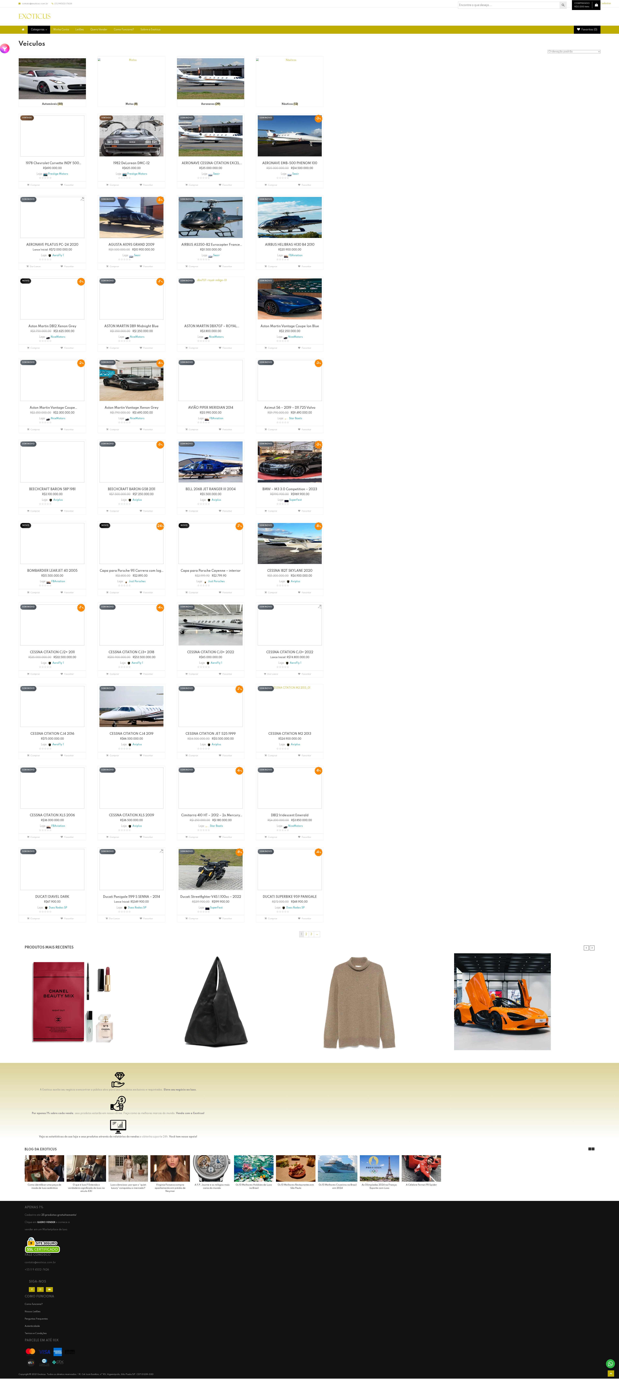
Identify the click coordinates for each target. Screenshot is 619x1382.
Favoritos (589, 29)
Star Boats (295, 418)
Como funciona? (34, 1304)
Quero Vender (98, 29)
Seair (216, 174)
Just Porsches (137, 581)
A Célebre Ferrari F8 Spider (421, 1185)
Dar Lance (35, 267)
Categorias (37, 29)
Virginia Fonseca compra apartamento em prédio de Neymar (170, 1188)
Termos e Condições (36, 1333)
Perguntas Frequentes (36, 1319)
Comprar (35, 185)
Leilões (79, 29)
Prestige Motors (58, 174)
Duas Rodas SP (58, 907)
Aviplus (58, 500)
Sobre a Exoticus (150, 29)
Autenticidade (32, 1326)
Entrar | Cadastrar (601, 3)
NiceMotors (58, 337)
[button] (593, 1148)
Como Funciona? (124, 29)
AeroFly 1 (58, 255)
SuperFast (295, 500)
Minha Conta (61, 29)
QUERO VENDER (46, 1222)
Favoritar (69, 185)
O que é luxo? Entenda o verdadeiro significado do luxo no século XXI (86, 1188)
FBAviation (295, 255)
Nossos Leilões (32, 1311)
